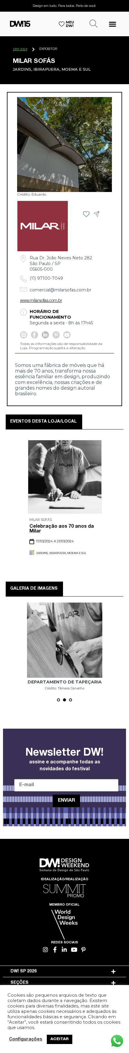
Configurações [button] (25, 1039)
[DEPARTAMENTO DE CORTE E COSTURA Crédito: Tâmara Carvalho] (65, 640)
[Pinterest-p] (84, 949)
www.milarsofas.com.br (41, 301)
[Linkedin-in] (65, 949)
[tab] (65, 971)
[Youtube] (74, 949)
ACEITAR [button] (59, 1039)
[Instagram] (46, 949)
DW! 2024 (20, 49)
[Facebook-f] (55, 949)
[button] (112, 24)
